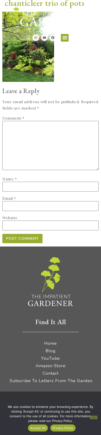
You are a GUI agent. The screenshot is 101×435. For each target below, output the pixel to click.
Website (10, 218)
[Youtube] (44, 37)
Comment (13, 118)
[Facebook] (53, 37)
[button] (65, 38)
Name (9, 179)
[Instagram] (35, 37)
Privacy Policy (63, 428)
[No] (93, 417)
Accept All (38, 428)
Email (9, 198)
